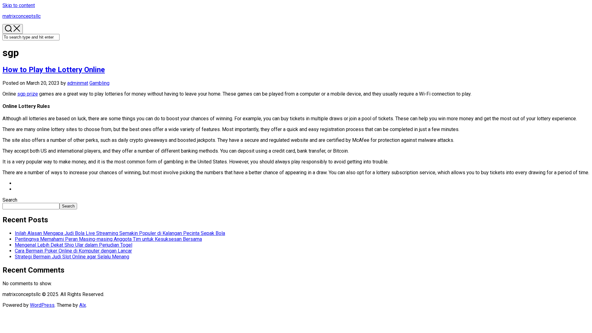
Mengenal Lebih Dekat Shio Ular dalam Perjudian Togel (73, 245)
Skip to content (18, 5)
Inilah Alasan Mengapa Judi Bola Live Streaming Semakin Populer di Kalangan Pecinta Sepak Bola (120, 233)
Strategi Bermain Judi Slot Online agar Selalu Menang (72, 257)
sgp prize (27, 94)
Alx (82, 305)
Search (9, 200)
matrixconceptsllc (21, 16)
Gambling (99, 83)
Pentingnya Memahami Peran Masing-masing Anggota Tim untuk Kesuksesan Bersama (108, 239)
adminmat (77, 83)
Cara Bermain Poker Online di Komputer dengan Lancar (73, 251)
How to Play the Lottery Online (53, 69)
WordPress (42, 305)
